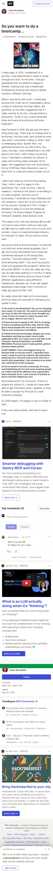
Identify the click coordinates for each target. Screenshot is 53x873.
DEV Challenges (21, 834)
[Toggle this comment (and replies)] (3, 542)
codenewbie (9, 36)
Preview (25, 527)
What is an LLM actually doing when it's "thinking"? (24, 603)
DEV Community (25, 701)
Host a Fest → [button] (11, 813)
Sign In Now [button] (10, 868)
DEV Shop (39, 846)
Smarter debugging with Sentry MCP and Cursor (22, 465)
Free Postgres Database (22, 846)
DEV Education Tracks (12, 838)
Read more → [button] (11, 497)
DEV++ (33, 834)
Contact (6, 846)
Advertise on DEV (41, 838)
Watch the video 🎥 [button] (13, 653)
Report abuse (35, 557)
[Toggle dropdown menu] (49, 421)
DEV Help (28, 838)
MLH (48, 846)
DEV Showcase (32, 842)
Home (9, 834)
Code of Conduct (19, 557)
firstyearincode (26, 36)
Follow (26, 677)
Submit (11, 527)
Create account (42, 3)
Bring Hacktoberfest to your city (26, 787)
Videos (41, 834)
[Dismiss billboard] (49, 849)
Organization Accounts (14, 842)
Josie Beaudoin (16, 10)
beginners (41, 36)
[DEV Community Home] (10, 3)
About (44, 842)
